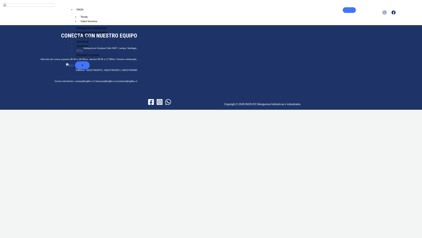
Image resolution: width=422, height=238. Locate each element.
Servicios (82, 41)
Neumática (83, 37)
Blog (79, 50)
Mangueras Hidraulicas (91, 28)
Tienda (84, 16)
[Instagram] (159, 102)
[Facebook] (151, 102)
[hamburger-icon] (349, 10)
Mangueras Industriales (91, 32)
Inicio (79, 9)
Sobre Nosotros (88, 21)
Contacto (82, 46)
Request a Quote (87, 55)
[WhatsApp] (168, 102)
